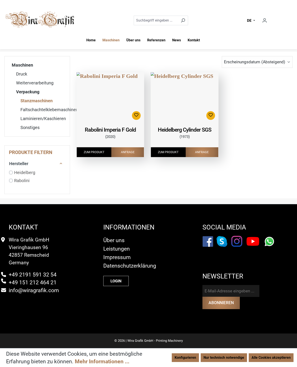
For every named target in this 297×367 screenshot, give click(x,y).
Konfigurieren (185, 357)
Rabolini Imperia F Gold (110, 130)
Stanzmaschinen (36, 100)
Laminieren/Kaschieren (43, 118)
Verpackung (27, 91)
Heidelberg (24, 172)
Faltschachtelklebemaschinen (45, 109)
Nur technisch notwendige (224, 357)
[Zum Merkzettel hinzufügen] (136, 115)
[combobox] (156, 20)
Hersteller (18, 163)
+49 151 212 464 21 (33, 282)
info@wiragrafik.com (34, 290)
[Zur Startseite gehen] (39, 20)
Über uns (114, 240)
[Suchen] (183, 20)
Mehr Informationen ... (102, 361)
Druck (21, 74)
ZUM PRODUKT (94, 152)
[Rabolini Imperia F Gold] (110, 97)
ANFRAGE (128, 152)
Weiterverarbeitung (34, 82)
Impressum (117, 257)
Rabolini (22, 180)
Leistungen (116, 249)
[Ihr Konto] (264, 20)
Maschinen (22, 65)
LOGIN (116, 281)
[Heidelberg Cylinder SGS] (185, 97)
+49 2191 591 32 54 (33, 274)
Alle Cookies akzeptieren (271, 357)
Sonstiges (30, 127)
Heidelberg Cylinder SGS (184, 130)
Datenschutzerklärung (129, 266)
